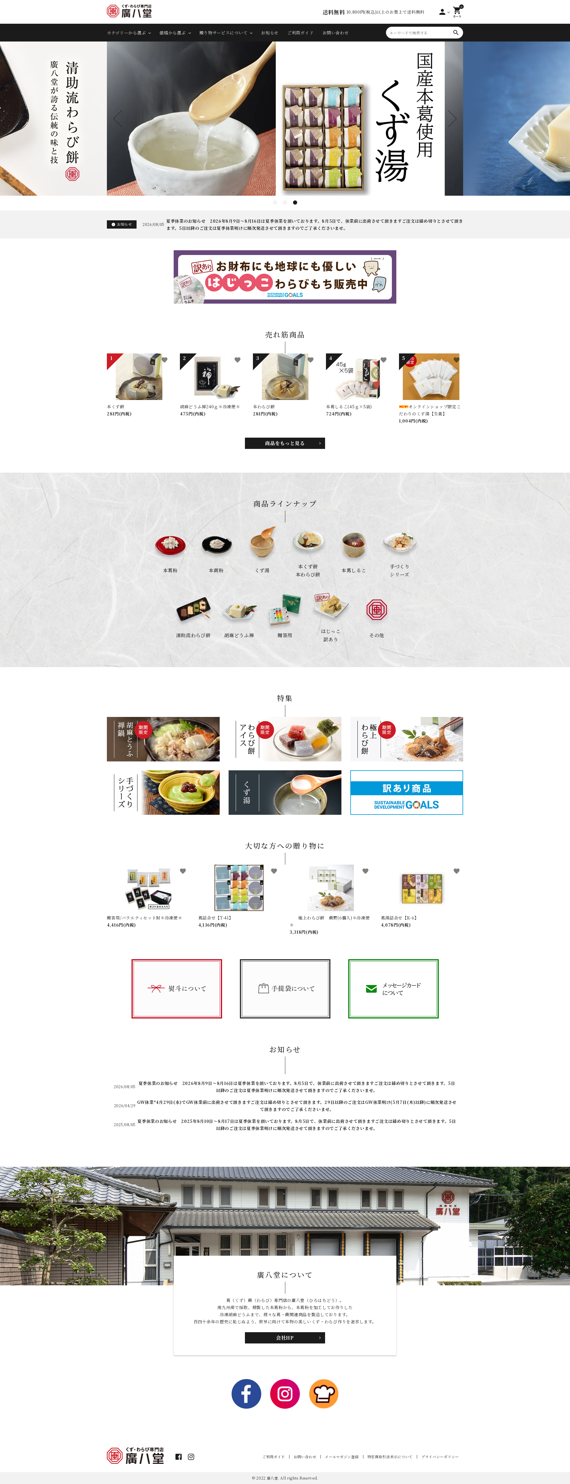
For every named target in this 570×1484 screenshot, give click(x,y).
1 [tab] (275, 202)
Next (448, 118)
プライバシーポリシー (440, 1456)
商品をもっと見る (285, 443)
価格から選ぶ (172, 33)
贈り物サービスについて (224, 33)
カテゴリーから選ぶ (126, 33)
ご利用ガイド (300, 33)
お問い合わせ (335, 33)
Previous (121, 118)
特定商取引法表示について (390, 1456)
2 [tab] (285, 202)
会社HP (285, 1337)
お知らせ (269, 33)
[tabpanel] (285, 119)
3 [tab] (295, 202)
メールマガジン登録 (342, 1456)
